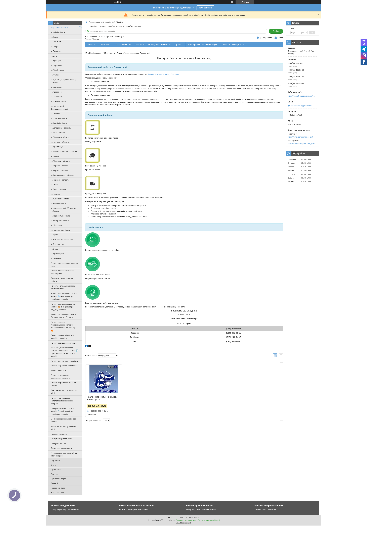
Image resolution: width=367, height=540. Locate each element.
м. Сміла (54, 184)
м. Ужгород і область (60, 220)
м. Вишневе (56, 51)
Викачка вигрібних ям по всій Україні (63, 420)
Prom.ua (197, 517)
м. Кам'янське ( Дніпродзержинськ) (59, 107)
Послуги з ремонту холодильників (65, 509)
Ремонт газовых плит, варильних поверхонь (60, 376)
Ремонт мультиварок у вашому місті (64, 264)
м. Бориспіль (56, 65)
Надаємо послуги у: (59, 27)
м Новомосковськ (58, 101)
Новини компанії (58, 488)
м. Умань (54, 249)
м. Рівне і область (58, 203)
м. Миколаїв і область (60, 161)
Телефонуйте (205, 7)
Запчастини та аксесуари (61, 448)
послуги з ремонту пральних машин (201, 509)
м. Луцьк (54, 234)
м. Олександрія (57, 244)
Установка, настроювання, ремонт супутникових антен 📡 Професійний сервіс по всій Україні (64, 351)
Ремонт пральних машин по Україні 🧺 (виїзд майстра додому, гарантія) (63, 307)
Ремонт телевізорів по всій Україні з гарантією (62, 336)
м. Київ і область (58, 32)
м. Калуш (55, 156)
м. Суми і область (58, 189)
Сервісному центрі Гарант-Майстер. (163, 74)
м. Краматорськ (57, 253)
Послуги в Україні (58, 443)
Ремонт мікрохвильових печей (64, 365)
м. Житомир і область (60, 198)
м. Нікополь (56, 113)
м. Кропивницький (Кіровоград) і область (64, 209)
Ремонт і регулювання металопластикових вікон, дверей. (62, 401)
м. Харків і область (59, 123)
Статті (53, 465)
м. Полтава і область (60, 142)
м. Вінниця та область (60, 137)
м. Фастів (55, 74)
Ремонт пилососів (58, 370)
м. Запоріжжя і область (61, 128)
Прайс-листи (56, 469)
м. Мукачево (56, 225)
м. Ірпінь (54, 37)
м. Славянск (56, 258)
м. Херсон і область (59, 170)
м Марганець (56, 87)
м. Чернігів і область (59, 165)
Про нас (54, 474)
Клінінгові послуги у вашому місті (63, 428)
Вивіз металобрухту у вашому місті (64, 391)
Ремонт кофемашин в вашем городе (64, 384)
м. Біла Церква (57, 70)
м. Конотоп (55, 194)
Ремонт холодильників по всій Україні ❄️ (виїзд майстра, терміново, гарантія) (64, 296)
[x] (89, 346)
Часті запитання (57, 492)
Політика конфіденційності (265, 509)
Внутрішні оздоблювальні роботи (62, 279)
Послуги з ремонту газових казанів (133, 509)
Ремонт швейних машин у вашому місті (62, 272)
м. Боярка (55, 46)
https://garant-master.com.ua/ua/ (301, 96)
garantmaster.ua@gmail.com (300, 105)
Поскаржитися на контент (186, 520)
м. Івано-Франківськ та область (64, 151)
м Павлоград (56, 96)
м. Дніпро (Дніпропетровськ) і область (64, 81)
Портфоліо (55, 460)
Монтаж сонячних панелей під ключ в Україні (64, 454)
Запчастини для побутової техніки (151, 45)
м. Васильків (56, 41)
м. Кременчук (57, 146)
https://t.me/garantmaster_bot (300, 137)
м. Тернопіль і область (60, 215)
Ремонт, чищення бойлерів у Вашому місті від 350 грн (63, 315)
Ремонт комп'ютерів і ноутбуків (64, 361)
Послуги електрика (59, 434)
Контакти (105, 45)
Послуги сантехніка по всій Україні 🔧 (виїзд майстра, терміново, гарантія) (62, 411)
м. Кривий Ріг (56, 92)
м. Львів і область (58, 132)
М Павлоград (109, 53)
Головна (91, 45)
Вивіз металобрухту (232, 45)
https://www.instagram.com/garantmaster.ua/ (302, 143)
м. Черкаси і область (60, 180)
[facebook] (86, 346)
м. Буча (54, 56)
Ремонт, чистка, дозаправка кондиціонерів (63, 287)
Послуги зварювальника (61, 438)
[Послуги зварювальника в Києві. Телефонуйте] (103, 379)
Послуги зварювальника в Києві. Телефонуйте (102, 398)
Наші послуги (122, 45)
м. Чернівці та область (60, 230)
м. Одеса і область (59, 118)
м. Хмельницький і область (62, 175)
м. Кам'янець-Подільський (62, 239)
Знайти (276, 31)
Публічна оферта (58, 478)
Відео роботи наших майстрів (202, 45)
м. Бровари (56, 60)
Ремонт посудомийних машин (64, 343)
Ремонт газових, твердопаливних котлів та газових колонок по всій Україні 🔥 (65, 326)
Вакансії (54, 483)
